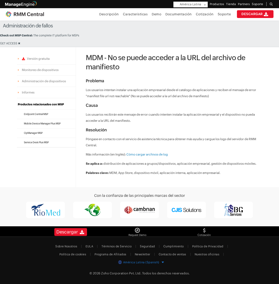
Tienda (231, 4)
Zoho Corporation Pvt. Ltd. (121, 273)
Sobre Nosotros (66, 246)
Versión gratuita (37, 58)
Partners (244, 4)
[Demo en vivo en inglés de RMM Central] (137, 228)
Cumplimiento (173, 246)
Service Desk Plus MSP (36, 142)
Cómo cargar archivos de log (147, 154)
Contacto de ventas (172, 254)
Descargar (252, 14)
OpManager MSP (33, 133)
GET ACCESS (8, 43)
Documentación (178, 14)
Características (135, 14)
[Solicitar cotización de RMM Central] (204, 228)
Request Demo (137, 235)
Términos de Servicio (117, 246)
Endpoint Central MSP (36, 114)
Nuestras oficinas (207, 254)
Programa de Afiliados (110, 254)
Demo (156, 14)
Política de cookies (72, 254)
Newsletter (142, 254)
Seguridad (147, 246)
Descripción (109, 14)
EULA (89, 246)
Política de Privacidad (207, 246)
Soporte (224, 14)
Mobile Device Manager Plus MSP (42, 123)
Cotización (205, 14)
